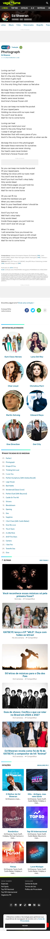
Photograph (10, 462)
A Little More (10, 533)
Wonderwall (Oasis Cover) (15, 490)
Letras (3, 25)
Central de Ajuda (31, 884)
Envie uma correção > (26, 303)
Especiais (4, 884)
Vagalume (11, 3)
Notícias (41, 8)
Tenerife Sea (10, 549)
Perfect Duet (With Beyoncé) (16, 494)
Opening (9, 509)
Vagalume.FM (42, 765)
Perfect (8, 458)
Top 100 (14, 8)
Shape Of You (11, 466)
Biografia (40, 25)
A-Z (32, 8)
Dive (7, 553)
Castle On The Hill (12, 498)
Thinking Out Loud (12, 470)
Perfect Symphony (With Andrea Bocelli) (21, 478)
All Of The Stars (11, 537)
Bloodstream (10, 505)
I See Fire (9, 545)
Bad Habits (10, 486)
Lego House (10, 482)
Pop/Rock (15, 19)
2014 (11, 268)
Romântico (27, 19)
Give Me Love (11, 525)
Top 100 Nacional (7, 889)
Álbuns (11, 25)
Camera (9, 541)
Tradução (15, 47)
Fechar (25, 925)
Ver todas (44, 560)
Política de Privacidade (33, 889)
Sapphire (9, 517)
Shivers (9, 502)
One (7, 513)
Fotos (19, 25)
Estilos (24, 8)
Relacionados (29, 25)
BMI (19, 263)
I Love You (9, 474)
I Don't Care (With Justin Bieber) (17, 521)
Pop (21, 19)
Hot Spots (4, 887)
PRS (38, 255)
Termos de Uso (30, 887)
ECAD (3, 270)
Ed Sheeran (20, 16)
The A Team (10, 529)
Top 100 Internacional (9, 892)
